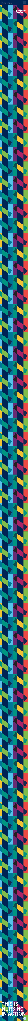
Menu (24, 2)
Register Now (15, 1014)
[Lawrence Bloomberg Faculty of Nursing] (7, 2)
